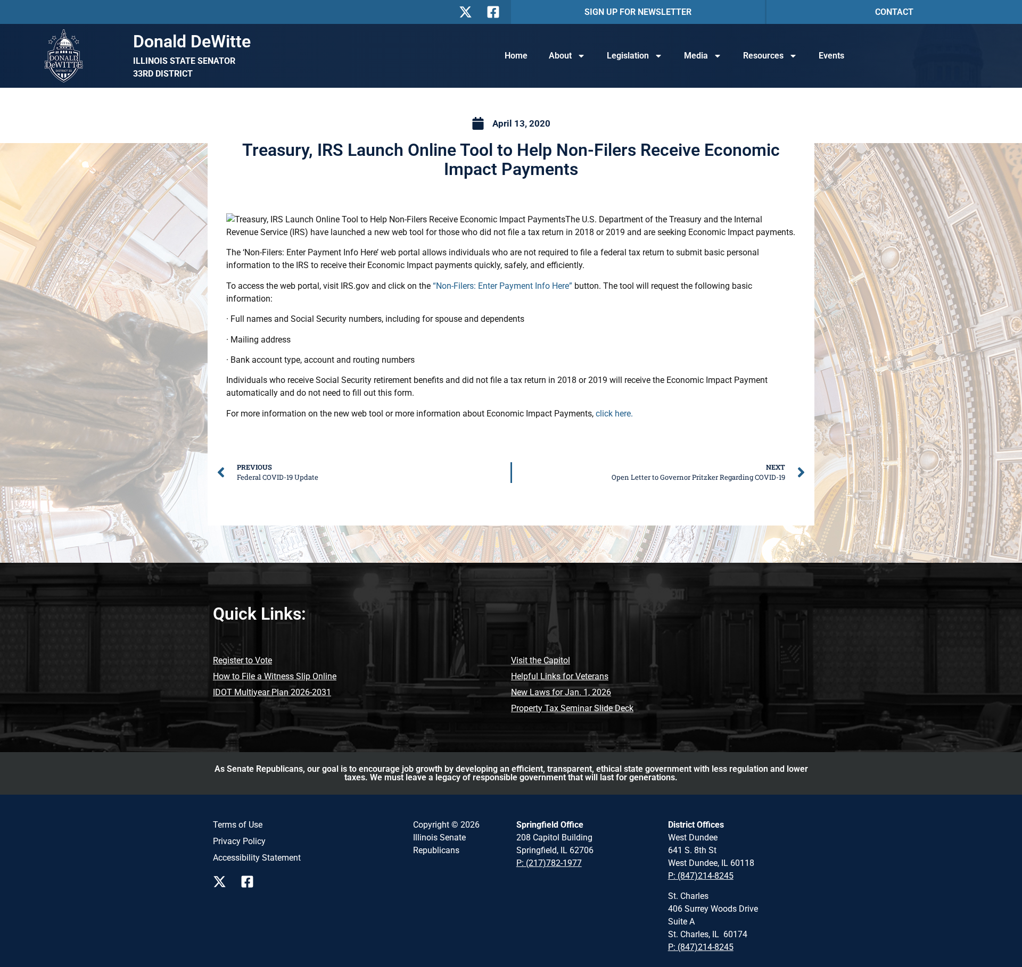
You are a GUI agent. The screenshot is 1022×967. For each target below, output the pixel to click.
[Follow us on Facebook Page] (250, 881)
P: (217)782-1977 (549, 863)
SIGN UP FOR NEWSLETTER (637, 12)
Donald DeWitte (192, 41)
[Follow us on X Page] (222, 881)
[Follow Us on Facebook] (496, 12)
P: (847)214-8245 (700, 876)
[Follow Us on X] (468, 12)
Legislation (628, 56)
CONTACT (894, 12)
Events (831, 56)
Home (516, 56)
